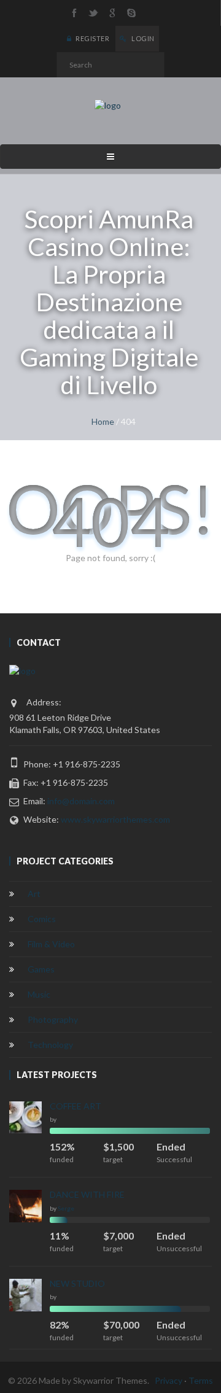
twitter (93, 13)
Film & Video (51, 944)
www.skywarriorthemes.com (115, 819)
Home (102, 421)
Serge (66, 1208)
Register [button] (91, 38)
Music (39, 994)
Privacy (168, 1380)
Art (34, 893)
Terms (200, 1380)
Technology (50, 1044)
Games (41, 969)
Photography (53, 1019)
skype (131, 13)
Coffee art (75, 1106)
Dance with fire (87, 1194)
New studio (77, 1283)
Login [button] (142, 38)
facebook (74, 13)
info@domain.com (81, 801)
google (112, 13)
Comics (42, 919)
